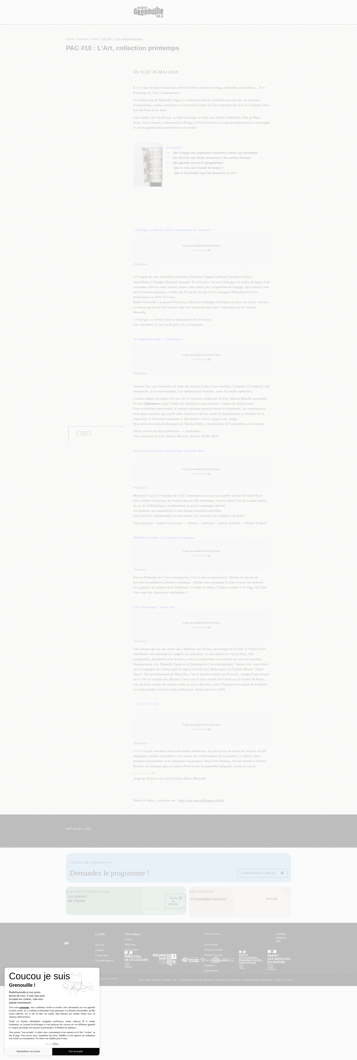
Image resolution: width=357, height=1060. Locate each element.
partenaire (24, 1007)
